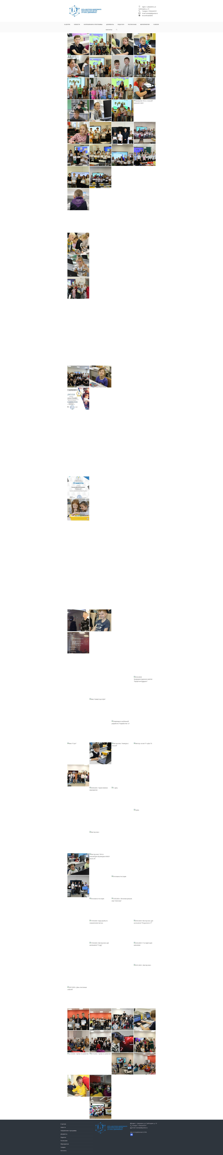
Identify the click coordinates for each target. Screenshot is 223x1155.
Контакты (63, 1150)
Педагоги (63, 1137)
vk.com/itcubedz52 (147, 15)
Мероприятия (65, 1144)
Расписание (64, 1140)
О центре (63, 1124)
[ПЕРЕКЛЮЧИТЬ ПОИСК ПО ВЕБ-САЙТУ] (116, 29)
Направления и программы (68, 1130)
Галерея (63, 1147)
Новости (63, 1127)
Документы (64, 1134)
